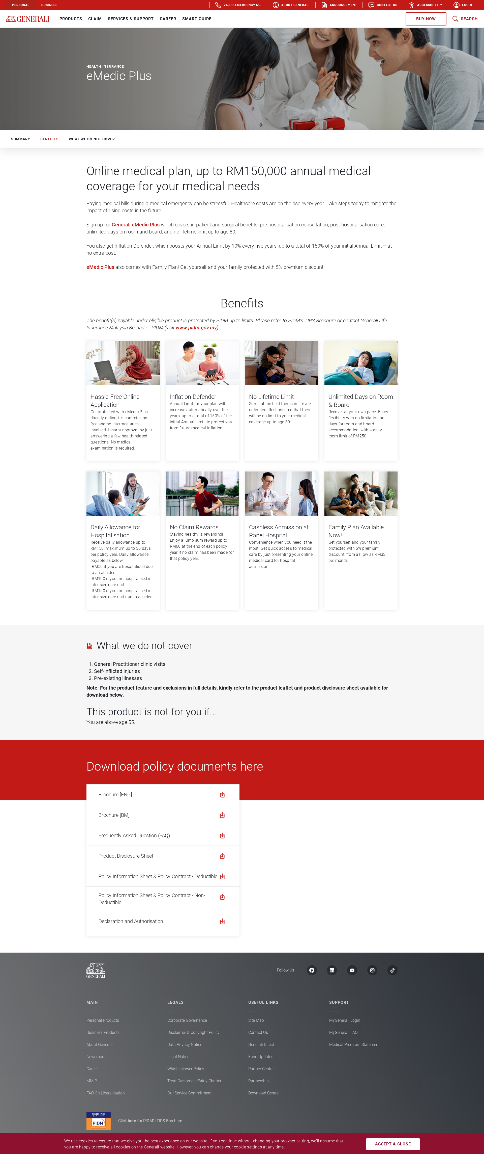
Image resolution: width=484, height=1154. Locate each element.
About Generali (99, 1044)
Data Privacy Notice (184, 1044)
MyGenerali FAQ (343, 1032)
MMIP (91, 1081)
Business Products (102, 1032)
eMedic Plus (100, 267)
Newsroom (96, 1056)
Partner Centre (261, 1068)
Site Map (256, 1020)
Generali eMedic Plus (136, 225)
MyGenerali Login (344, 1020)
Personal (20, 5)
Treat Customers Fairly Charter (194, 1081)
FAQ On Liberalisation (105, 1093)
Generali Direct (261, 1044)
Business (49, 5)
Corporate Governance (187, 1020)
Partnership (258, 1081)
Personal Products (102, 1020)
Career (92, 1068)
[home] (27, 19)
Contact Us (258, 1032)
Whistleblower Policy (185, 1068)
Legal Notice (178, 1056)
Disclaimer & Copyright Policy (193, 1032)
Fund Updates (260, 1056)
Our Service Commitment (189, 1093)
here (132, 1120)
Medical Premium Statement (354, 1044)
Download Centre (263, 1093)
